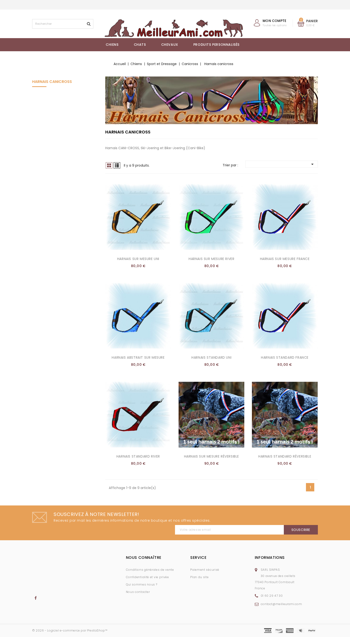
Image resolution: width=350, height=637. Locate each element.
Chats (140, 44)
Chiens (112, 44)
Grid (109, 165)
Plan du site (199, 577)
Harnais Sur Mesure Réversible (211, 456)
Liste (117, 165)
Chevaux (169, 44)
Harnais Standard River (138, 456)
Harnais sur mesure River (211, 258)
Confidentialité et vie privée (147, 577)
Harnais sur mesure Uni (138, 258)
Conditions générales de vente (150, 570)
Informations (270, 557)
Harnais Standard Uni (211, 357)
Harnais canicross (52, 81)
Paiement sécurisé (204, 570)
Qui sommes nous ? (141, 584)
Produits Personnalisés (216, 44)
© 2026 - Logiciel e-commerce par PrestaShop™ (69, 630)
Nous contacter (138, 592)
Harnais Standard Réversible (284, 456)
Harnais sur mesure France (285, 258)
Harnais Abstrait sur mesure (138, 357)
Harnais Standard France (285, 357)
